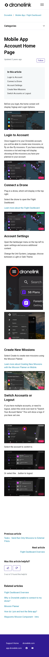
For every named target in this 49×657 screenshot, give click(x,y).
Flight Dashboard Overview (32, 552)
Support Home (12, 643)
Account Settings (14, 85)
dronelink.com (29, 643)
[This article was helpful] (8, 568)
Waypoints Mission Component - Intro (21, 617)
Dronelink (8, 15)
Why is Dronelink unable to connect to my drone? (23, 599)
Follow (40, 60)
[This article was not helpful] (16, 568)
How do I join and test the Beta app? (20, 611)
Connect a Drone (14, 81)
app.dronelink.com (14, 648)
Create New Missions (16, 89)
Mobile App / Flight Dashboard (28, 15)
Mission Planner (11, 606)
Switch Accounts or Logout (19, 93)
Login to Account (14, 77)
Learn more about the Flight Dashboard (22, 208)
